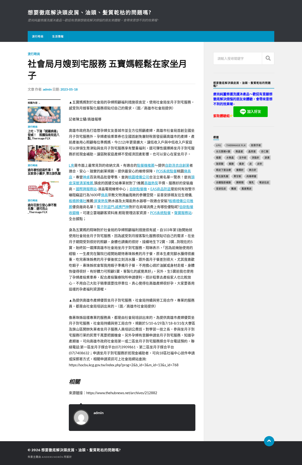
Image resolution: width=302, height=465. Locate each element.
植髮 (218, 157)
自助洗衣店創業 (177, 165)
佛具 (104, 195)
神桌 (86, 177)
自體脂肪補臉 (223, 182)
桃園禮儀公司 (138, 177)
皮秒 (259, 163)
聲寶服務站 (183, 213)
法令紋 (243, 157)
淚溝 (267, 157)
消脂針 (255, 157)
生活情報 (58, 36)
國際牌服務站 (86, 189)
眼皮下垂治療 (223, 170)
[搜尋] (268, 58)
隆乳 (251, 182)
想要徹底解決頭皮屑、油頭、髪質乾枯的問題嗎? (89, 12)
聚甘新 (237, 176)
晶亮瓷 (252, 151)
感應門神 (122, 207)
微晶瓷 (239, 151)
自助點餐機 (138, 189)
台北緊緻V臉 (223, 151)
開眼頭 (240, 182)
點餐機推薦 (145, 165)
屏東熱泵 (101, 201)
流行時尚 (38, 36)
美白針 (252, 170)
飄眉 (233, 188)
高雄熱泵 (151, 183)
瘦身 (241, 163)
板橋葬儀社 (77, 201)
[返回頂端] (269, 441)
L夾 (71, 165)
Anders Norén (52, 456)
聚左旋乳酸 (222, 176)
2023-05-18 (69, 89)
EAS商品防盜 (160, 189)
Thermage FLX (236, 145)
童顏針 (240, 170)
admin (47, 89)
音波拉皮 (221, 188)
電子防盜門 (105, 207)
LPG (218, 145)
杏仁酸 (265, 151)
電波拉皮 (264, 182)
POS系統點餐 (166, 171)
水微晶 (230, 157)
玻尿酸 (220, 163)
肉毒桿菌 (251, 176)
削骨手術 (256, 145)
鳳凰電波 (246, 188)
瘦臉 (231, 163)
